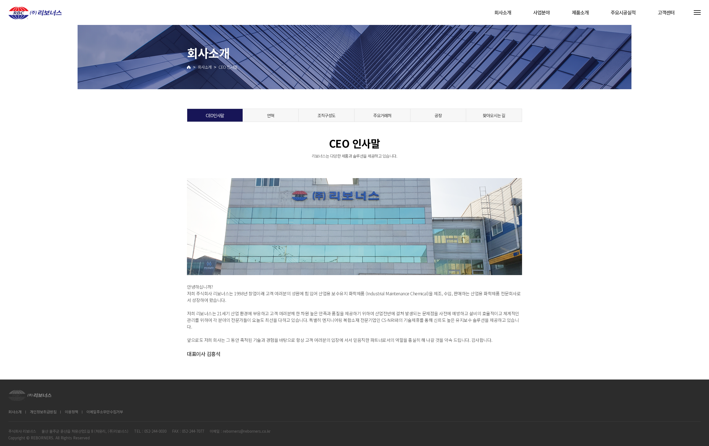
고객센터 (666, 12)
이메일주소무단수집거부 (104, 411)
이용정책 (71, 411)
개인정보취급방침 (43, 411)
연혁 (270, 115)
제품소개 (580, 12)
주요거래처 (382, 115)
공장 (438, 115)
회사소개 (502, 12)
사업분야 (541, 12)
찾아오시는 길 (494, 115)
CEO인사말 (215, 115)
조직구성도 (326, 115)
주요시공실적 (623, 12)
